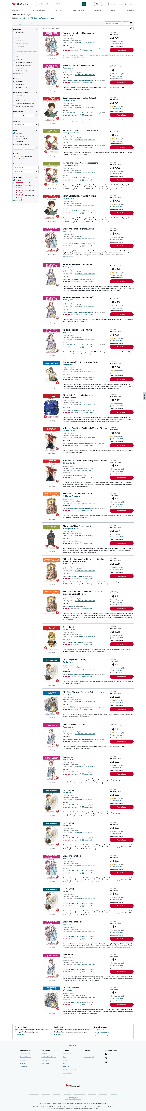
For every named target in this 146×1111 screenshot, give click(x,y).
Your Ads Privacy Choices (69, 1069)
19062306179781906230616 (85, 503)
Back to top (73, 1045)
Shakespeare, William (71, 133)
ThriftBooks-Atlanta (74, 576)
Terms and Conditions (100, 1103)
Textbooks (97, 10)
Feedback (144, 396)
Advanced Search (17, 10)
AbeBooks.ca (92, 1094)
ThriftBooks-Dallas (74, 642)
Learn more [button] (17, 200)
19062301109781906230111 (85, 42)
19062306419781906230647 (85, 437)
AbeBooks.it (67, 1094)
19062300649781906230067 (85, 274)
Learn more (17, 73)
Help (130, 4)
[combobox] (58, 4)
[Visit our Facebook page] (106, 1054)
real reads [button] (25, 18)
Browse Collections (39, 10)
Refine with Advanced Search (43, 18)
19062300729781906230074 (85, 734)
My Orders (23, 1063)
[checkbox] (14, 32)
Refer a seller (45, 1063)
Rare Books (59, 10)
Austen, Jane (68, 35)
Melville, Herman (69, 398)
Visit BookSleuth (60, 1034)
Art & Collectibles (78, 10)
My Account (113, 4)
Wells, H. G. (67, 694)
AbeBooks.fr (56, 1094)
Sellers (113, 10)
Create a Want (20, 1034)
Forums (65, 1063)
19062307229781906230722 (85, 404)
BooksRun (70, 475)
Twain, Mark (68, 662)
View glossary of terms (101, 1033)
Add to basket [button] (122, 50)
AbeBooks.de (46, 1094)
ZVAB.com (114, 1094)
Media (64, 1057)
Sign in (105, 4)
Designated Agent (68, 1073)
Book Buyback (45, 1060)
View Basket (23, 1066)
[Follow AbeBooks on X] (106, 1058)
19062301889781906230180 (85, 669)
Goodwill (70, 606)
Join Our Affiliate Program (49, 1057)
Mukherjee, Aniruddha (71, 496)
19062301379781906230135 (85, 701)
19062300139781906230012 (85, 107)
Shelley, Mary (68, 365)
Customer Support (89, 1057)
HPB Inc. (70, 541)
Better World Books (74, 772)
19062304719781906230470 (85, 535)
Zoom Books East (73, 178)
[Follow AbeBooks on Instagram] (106, 1063)
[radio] (14, 84)
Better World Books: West (76, 871)
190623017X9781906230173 (85, 371)
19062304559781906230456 (85, 140)
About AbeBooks (67, 1053)
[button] (16, 23)
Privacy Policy (66, 1066)
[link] (130, 23)
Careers (65, 1060)
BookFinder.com (73, 1098)
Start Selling (130, 10)
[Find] (84, 4)
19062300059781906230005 (85, 636)
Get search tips (99, 1029)
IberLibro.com (103, 1094)
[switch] (15, 157)
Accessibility (66, 1076)
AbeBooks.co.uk (34, 1094)
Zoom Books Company (75, 377)
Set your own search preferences (105, 1036)
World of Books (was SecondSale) (79, 48)
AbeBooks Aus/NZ (79, 1094)
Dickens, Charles (69, 100)
